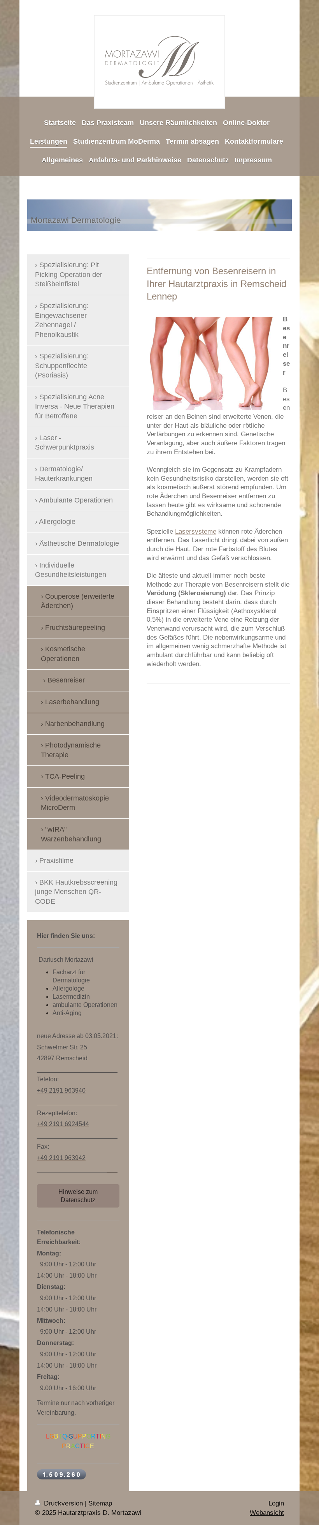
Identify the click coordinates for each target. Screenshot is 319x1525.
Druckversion (63, 1503)
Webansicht (267, 1512)
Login (276, 1503)
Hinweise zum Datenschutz (78, 1195)
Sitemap (100, 1503)
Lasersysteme (195, 531)
